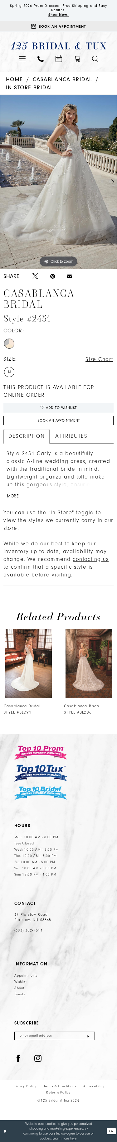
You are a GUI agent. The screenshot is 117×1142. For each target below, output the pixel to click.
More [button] (13, 496)
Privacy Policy (24, 1086)
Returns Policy (58, 1092)
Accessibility (94, 1086)
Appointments (25, 976)
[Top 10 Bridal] (40, 793)
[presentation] (28, 663)
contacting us (91, 559)
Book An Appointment (58, 420)
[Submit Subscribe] (88, 1036)
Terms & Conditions (60, 1086)
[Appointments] (59, 58)
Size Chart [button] (99, 359)
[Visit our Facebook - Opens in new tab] (18, 1058)
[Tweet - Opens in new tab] (35, 276)
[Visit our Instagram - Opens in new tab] (38, 1058)
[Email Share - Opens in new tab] (69, 276)
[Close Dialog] (5, 1131)
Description (26, 436)
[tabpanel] (58, 182)
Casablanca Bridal (62, 79)
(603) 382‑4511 (28, 930)
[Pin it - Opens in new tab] (52, 276)
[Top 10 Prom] (40, 753)
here (73, 1138)
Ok (111, 1131)
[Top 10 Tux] (40, 773)
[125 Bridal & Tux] (58, 46)
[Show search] (95, 59)
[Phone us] (41, 59)
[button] (22, 58)
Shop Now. (58, 14)
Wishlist (20, 982)
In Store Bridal (29, 87)
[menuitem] (22, 58)
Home (14, 79)
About (19, 988)
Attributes (71, 436)
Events (19, 994)
